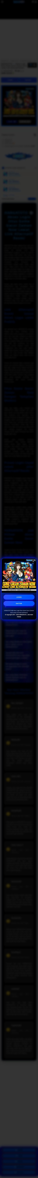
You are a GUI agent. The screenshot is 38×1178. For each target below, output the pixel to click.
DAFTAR (19, 603)
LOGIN (19, 597)
